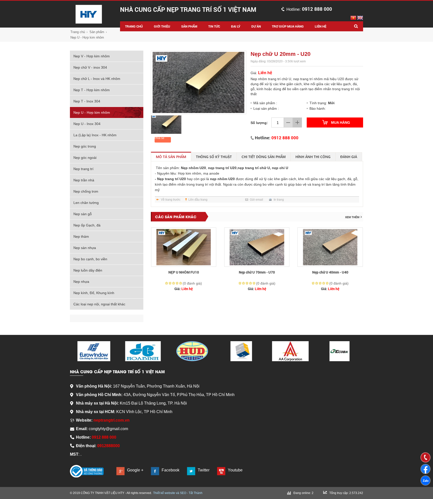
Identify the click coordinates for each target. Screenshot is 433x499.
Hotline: (309, 9)
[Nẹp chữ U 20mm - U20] (198, 82)
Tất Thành (195, 493)
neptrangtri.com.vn (111, 420)
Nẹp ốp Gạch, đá (86, 225)
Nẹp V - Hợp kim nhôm (91, 56)
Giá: (183, 288)
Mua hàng (340, 122)
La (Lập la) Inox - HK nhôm (95, 135)
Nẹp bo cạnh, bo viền (90, 259)
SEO (183, 493)
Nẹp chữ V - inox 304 (90, 67)
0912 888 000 (284, 138)
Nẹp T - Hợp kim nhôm (91, 90)
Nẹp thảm (81, 236)
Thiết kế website (164, 493)
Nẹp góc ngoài (84, 158)
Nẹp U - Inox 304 (86, 124)
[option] (198, 82)
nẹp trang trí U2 (221, 168)
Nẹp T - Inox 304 (86, 101)
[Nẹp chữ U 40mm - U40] (330, 247)
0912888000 (108, 446)
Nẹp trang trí (83, 169)
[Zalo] (425, 480)
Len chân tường (86, 203)
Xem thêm (352, 217)
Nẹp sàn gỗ (82, 214)
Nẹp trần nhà (83, 180)
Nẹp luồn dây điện (87, 270)
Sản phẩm (96, 32)
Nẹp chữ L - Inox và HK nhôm (96, 79)
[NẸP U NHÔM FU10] (183, 247)
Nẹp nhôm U (191, 168)
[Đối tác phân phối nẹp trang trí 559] (241, 351)
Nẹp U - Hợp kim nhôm (87, 37)
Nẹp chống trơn (85, 191)
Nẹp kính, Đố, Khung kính (93, 293)
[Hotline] (425, 457)
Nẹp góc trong (84, 146)
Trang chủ (77, 32)
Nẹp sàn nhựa (84, 248)
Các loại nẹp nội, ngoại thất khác (99, 304)
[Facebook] (425, 469)
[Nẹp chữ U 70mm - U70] (257, 247)
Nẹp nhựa (81, 282)
